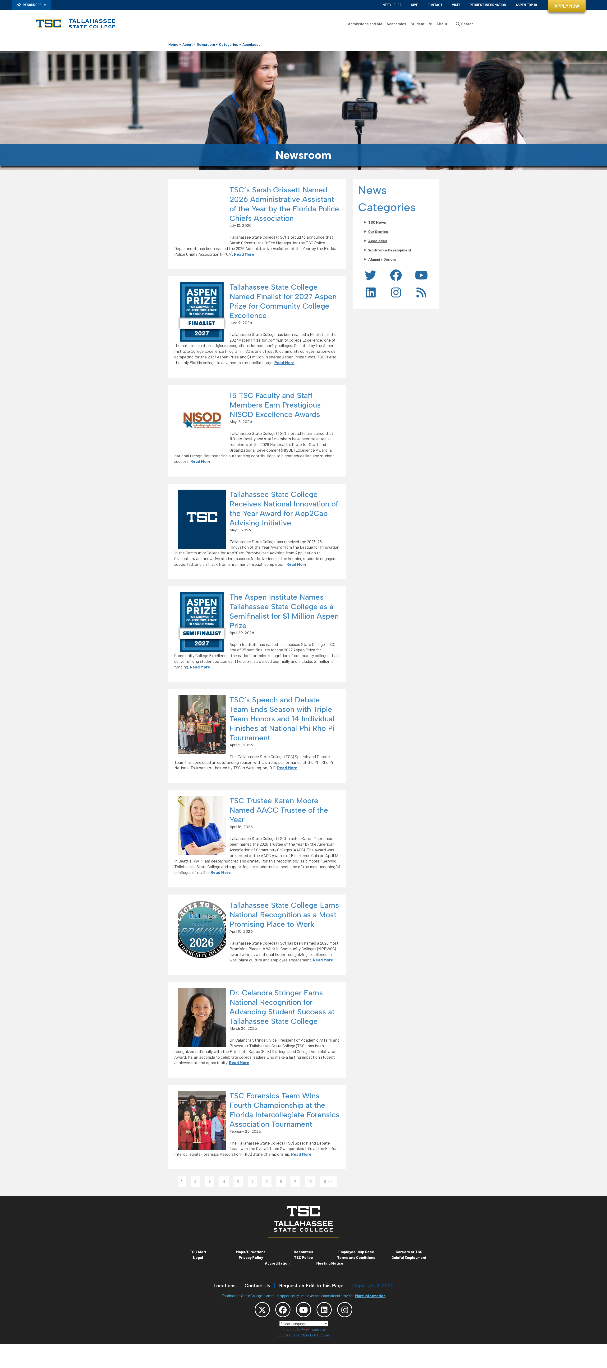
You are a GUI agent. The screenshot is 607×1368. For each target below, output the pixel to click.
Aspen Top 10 (526, 5)
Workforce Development (389, 250)
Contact (435, 5)
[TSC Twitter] (262, 1309)
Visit (456, 5)
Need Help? (391, 5)
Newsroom (206, 44)
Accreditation (277, 1263)
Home (173, 44)
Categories (228, 44)
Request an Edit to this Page (311, 1286)
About (441, 23)
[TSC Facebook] (282, 1309)
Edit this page (288, 1335)
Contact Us (257, 1286)
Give (414, 5)
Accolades (251, 44)
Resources (32, 5)
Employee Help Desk (356, 1251)
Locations (224, 1286)
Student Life (421, 23)
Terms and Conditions (356, 1257)
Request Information (488, 5)
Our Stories (378, 231)
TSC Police (303, 1257)
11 (325, 1181)
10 (310, 1181)
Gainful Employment (409, 1257)
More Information (370, 1295)
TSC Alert (198, 1251)
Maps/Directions (251, 1251)
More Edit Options (315, 1335)
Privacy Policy (251, 1257)
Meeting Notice (329, 1263)
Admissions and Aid (365, 23)
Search (467, 23)
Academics (396, 23)
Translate (317, 1329)
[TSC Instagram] (344, 1309)
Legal (198, 1257)
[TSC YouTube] (303, 1309)
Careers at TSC (409, 1251)
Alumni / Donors (382, 259)
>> (332, 1181)
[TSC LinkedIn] (324, 1309)
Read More (244, 254)
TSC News (377, 222)
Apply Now (566, 6)
